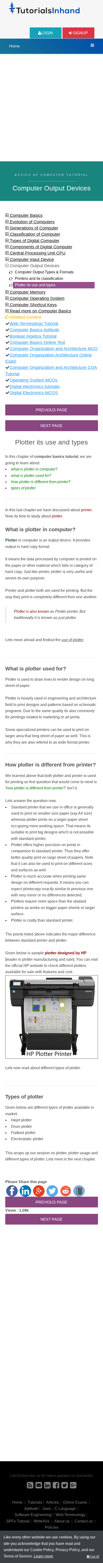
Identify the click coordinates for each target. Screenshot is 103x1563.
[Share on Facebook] (12, 1191)
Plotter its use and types (35, 285)
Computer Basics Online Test (37, 342)
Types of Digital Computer (34, 240)
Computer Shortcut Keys (33, 304)
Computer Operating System (36, 298)
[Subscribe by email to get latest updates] (38, 1487)
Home (14, 46)
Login (47, 33)
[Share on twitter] (52, 1191)
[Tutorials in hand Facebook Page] (56, 1487)
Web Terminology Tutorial (34, 323)
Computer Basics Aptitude (34, 329)
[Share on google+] (39, 1191)
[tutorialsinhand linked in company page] (47, 1487)
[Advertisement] (51, 107)
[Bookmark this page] (79, 1191)
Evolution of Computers (32, 222)
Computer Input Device (31, 259)
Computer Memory (27, 292)
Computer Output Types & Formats (44, 272)
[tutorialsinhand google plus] (73, 1487)
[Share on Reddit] (65, 1191)
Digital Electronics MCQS (34, 392)
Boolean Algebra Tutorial (33, 336)
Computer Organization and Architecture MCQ (54, 348)
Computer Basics (26, 215)
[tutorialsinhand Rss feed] (30, 1487)
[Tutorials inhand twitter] (64, 1487)
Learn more (43, 1556)
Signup (80, 33)
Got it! (94, 1556)
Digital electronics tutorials (35, 386)
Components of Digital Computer (40, 247)
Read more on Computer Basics (40, 311)
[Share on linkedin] (25, 1191)
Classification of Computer (34, 234)
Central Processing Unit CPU (37, 253)
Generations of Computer (33, 228)
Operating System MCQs (33, 380)
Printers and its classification (39, 278)
